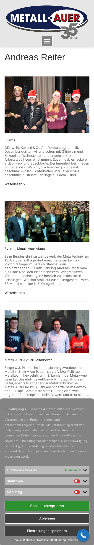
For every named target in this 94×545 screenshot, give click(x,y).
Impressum (75, 540)
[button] (47, 41)
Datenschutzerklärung (51, 540)
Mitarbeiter (43, 360)
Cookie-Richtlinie (24, 540)
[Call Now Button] (83, 535)
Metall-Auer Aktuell (31, 249)
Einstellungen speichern (47, 531)
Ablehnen (47, 518)
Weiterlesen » (15, 184)
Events (10, 140)
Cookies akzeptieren (47, 506)
